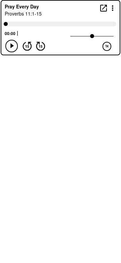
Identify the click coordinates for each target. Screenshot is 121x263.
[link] (103, 8)
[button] (113, 7)
